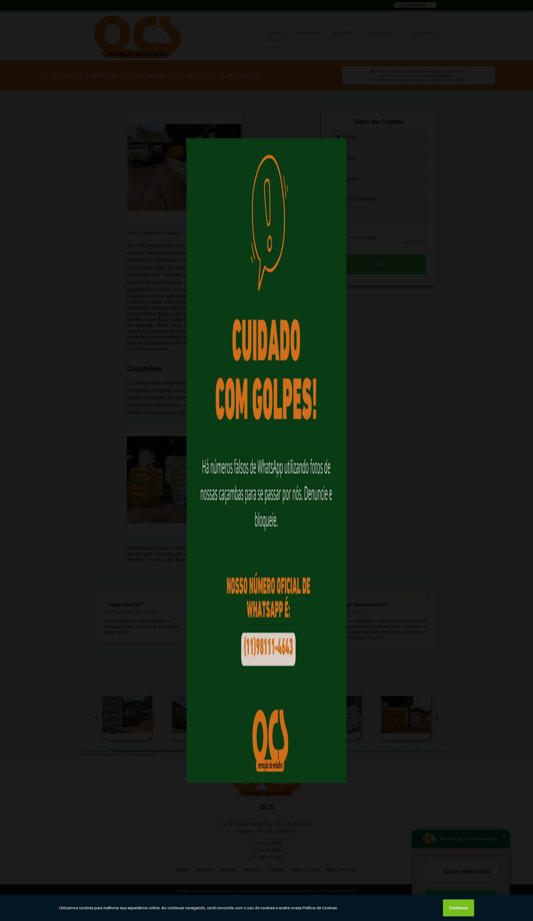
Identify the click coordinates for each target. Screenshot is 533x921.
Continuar (458, 908)
